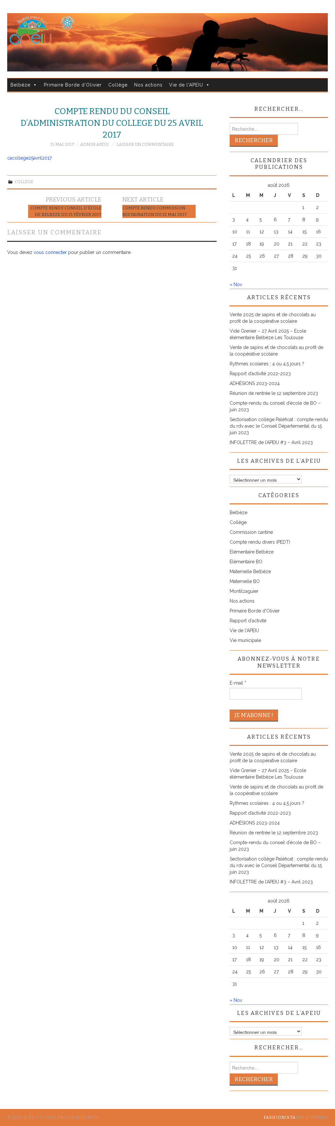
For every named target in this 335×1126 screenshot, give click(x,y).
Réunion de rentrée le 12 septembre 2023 (274, 393)
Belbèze (20, 84)
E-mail (238, 683)
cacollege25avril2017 (29, 158)
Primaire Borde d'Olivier (73, 84)
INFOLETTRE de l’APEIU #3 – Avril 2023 (271, 442)
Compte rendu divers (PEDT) (260, 542)
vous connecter (50, 252)
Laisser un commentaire (145, 144)
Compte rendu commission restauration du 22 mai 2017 (154, 211)
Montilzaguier (244, 591)
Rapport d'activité (248, 620)
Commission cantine (251, 532)
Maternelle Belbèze (250, 571)
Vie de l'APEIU (186, 84)
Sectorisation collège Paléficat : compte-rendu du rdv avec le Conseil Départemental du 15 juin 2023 (279, 426)
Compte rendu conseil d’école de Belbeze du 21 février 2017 (65, 211)
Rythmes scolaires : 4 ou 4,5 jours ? (267, 363)
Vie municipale (245, 640)
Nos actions (148, 84)
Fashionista (280, 1117)
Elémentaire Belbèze (251, 551)
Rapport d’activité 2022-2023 (260, 373)
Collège (118, 84)
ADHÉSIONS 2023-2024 (255, 383)
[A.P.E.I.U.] (167, 42)
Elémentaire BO (246, 561)
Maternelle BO (245, 581)
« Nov (236, 284)
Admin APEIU (94, 144)
